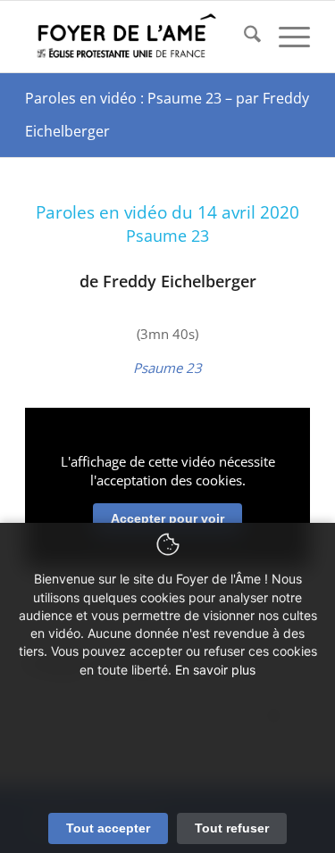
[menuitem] (243, 36)
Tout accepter (108, 828)
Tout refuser (232, 828)
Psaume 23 (167, 368)
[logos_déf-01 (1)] (139, 36)
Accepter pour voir (167, 518)
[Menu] (285, 36)
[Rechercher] (243, 36)
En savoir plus (215, 669)
